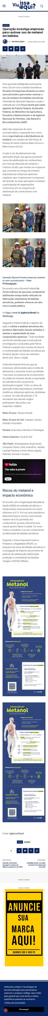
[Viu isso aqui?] (5, 41)
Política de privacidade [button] (14, 1003)
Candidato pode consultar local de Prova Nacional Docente (36, 865)
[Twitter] (11, 48)
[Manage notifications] (6, 1010)
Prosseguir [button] (24, 1009)
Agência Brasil (16, 833)
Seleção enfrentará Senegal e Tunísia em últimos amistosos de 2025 (13, 865)
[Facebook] (5, 48)
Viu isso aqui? (18, 41)
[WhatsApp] (22, 48)
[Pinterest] (16, 48)
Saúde (6, 25)
